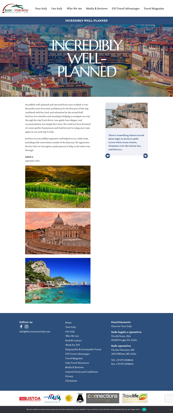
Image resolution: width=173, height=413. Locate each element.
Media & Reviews (97, 8)
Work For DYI (72, 344)
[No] (170, 409)
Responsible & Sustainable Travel (83, 349)
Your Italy (41, 8)
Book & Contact (73, 340)
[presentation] (107, 155)
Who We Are (74, 8)
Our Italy (56, 8)
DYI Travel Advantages (125, 8)
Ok (144, 409)
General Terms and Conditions (81, 371)
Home (68, 322)
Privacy (69, 376)
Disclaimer (71, 380)
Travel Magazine (154, 8)
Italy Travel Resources (77, 362)
